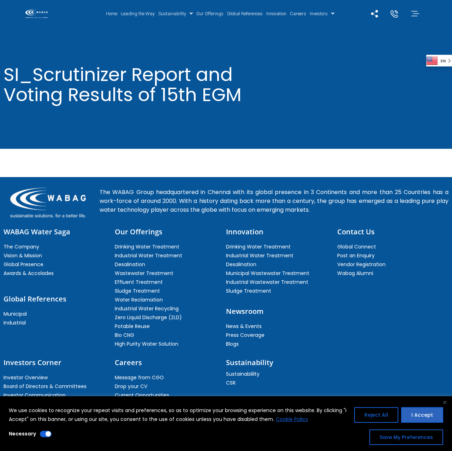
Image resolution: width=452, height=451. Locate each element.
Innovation (276, 13)
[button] (175, 13)
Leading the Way (138, 13)
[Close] (444, 402)
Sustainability (172, 13)
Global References (245, 13)
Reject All (376, 414)
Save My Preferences (406, 437)
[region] (226, 423)
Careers (298, 13)
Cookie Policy (292, 419)
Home (111, 13)
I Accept (422, 414)
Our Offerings (210, 13)
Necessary (22, 433)
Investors (319, 13)
